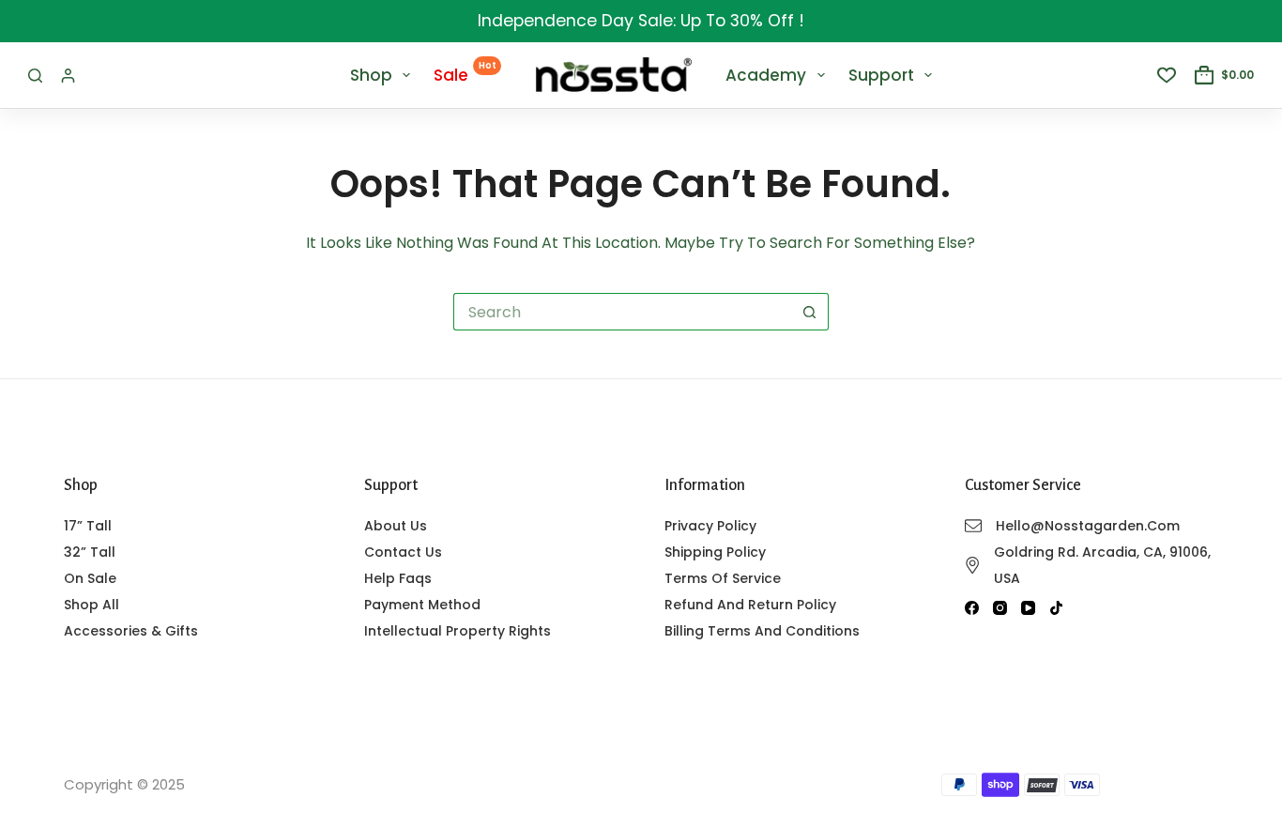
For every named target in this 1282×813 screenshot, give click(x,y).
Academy (765, 75)
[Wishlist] (1166, 75)
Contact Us (403, 552)
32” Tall (89, 552)
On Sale (90, 578)
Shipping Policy (715, 552)
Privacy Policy (710, 525)
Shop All (91, 604)
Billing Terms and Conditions (762, 630)
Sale (465, 72)
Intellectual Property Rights (457, 630)
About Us (395, 525)
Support (881, 75)
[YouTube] (1028, 608)
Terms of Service (722, 578)
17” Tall (88, 525)
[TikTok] (1056, 608)
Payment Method (422, 604)
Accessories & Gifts (131, 630)
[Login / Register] (68, 76)
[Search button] (810, 311)
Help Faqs (398, 578)
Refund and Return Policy (750, 604)
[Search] (35, 76)
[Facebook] (972, 608)
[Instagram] (1000, 608)
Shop (371, 75)
